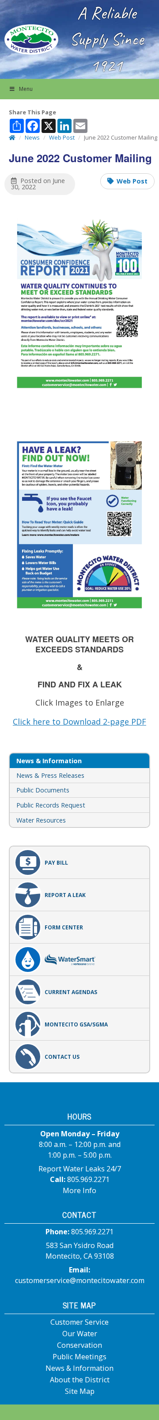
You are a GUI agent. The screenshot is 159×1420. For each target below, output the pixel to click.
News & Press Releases (50, 775)
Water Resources (41, 820)
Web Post (132, 181)
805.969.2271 (88, 1179)
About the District (80, 1379)
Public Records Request (50, 805)
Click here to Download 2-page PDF (79, 721)
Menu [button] (26, 89)
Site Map (80, 1391)
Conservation (79, 1345)
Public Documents (42, 790)
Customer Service (79, 1322)
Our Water (79, 1333)
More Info (79, 1190)
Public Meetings (79, 1356)
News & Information (79, 1368)
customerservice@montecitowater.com (79, 1280)
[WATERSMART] (79, 959)
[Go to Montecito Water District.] (12, 137)
